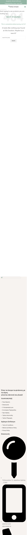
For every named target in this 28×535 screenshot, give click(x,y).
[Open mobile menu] (1, 6)
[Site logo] (13, 6)
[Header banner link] (13, 2)
